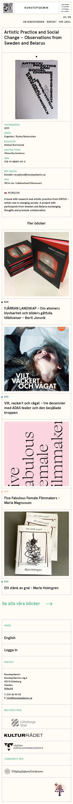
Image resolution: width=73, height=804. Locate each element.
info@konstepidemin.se (19, 698)
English (9, 638)
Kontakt (52, 22)
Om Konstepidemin (33, 22)
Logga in (10, 650)
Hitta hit (8, 689)
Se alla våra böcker (21, 603)
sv (64, 17)
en (69, 17)
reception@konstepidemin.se (29, 175)
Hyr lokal (65, 22)
